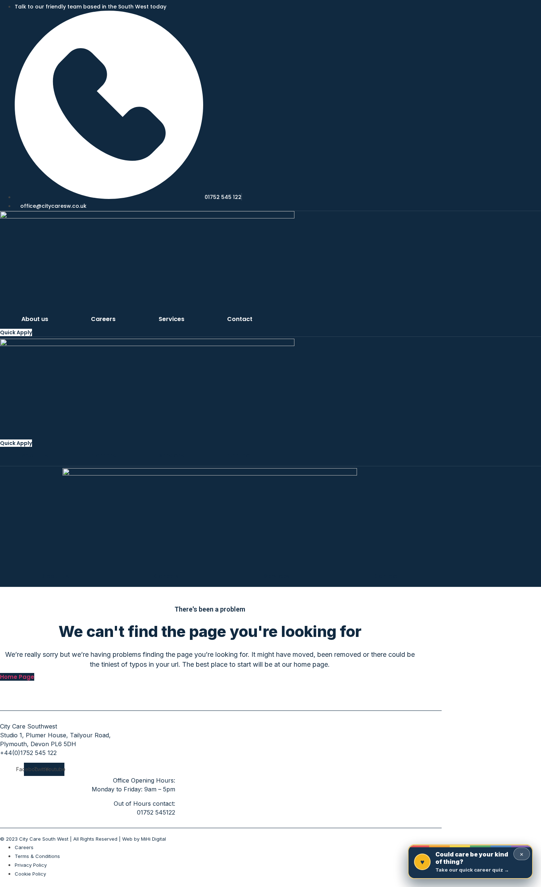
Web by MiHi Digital (144, 839)
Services (171, 319)
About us (34, 319)
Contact (239, 319)
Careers (103, 319)
